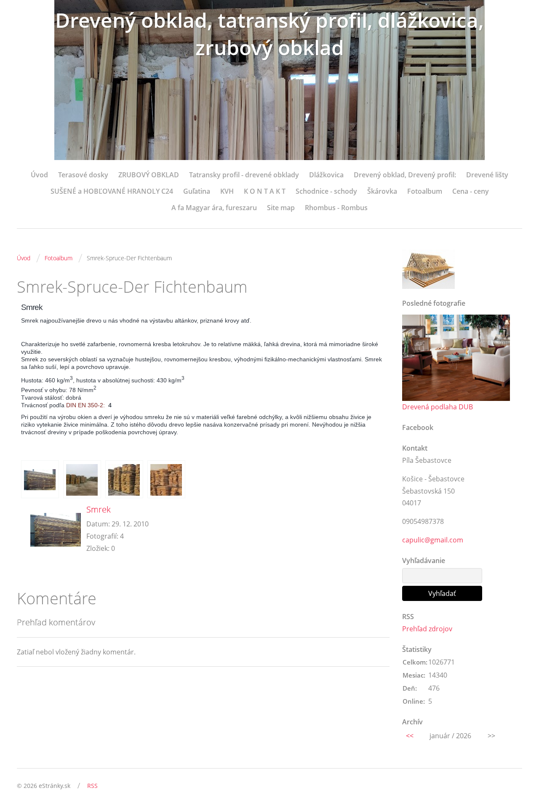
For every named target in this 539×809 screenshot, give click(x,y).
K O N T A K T (265, 191)
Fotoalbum (424, 191)
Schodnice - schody (326, 191)
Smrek (98, 509)
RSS (92, 786)
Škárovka (382, 191)
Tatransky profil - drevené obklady (244, 174)
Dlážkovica (326, 174)
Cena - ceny (470, 191)
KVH (227, 191)
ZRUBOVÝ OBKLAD (148, 174)
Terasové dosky (83, 174)
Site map (281, 207)
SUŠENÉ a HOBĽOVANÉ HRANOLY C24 (112, 191)
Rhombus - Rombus (336, 207)
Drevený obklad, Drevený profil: (405, 174)
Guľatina (196, 191)
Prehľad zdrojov (427, 628)
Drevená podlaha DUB (437, 406)
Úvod (39, 174)
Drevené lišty (487, 174)
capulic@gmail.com (432, 540)
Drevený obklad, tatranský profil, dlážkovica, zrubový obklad (269, 33)
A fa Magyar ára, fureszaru (214, 207)
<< (410, 735)
